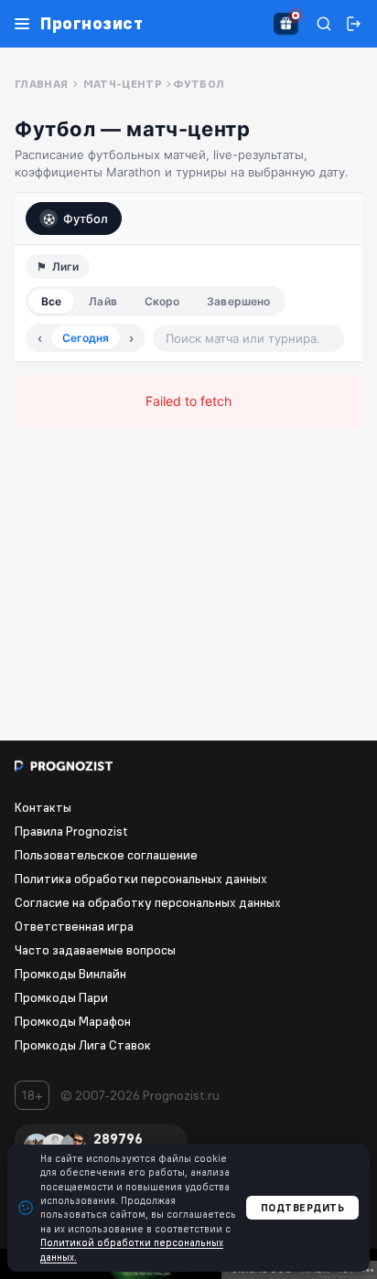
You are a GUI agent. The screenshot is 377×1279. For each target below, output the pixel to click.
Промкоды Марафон (73, 1021)
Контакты (43, 807)
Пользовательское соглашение (106, 855)
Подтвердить (303, 1207)
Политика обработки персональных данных (141, 878)
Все (51, 301)
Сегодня (85, 338)
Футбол (85, 218)
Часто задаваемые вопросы (95, 950)
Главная (42, 84)
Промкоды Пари (61, 997)
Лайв (102, 301)
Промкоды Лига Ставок (83, 1045)
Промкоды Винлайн (70, 973)
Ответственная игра (74, 926)
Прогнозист (91, 23)
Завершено (238, 301)
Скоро (162, 301)
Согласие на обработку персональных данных (148, 902)
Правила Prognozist (71, 831)
